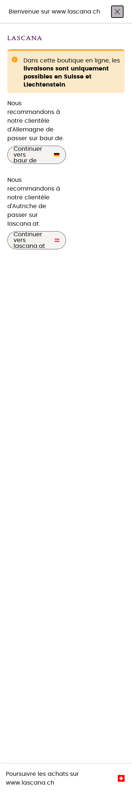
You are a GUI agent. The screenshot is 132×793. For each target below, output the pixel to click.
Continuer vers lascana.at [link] (29, 240)
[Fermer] (117, 12)
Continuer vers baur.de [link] (28, 155)
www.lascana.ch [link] (30, 783)
